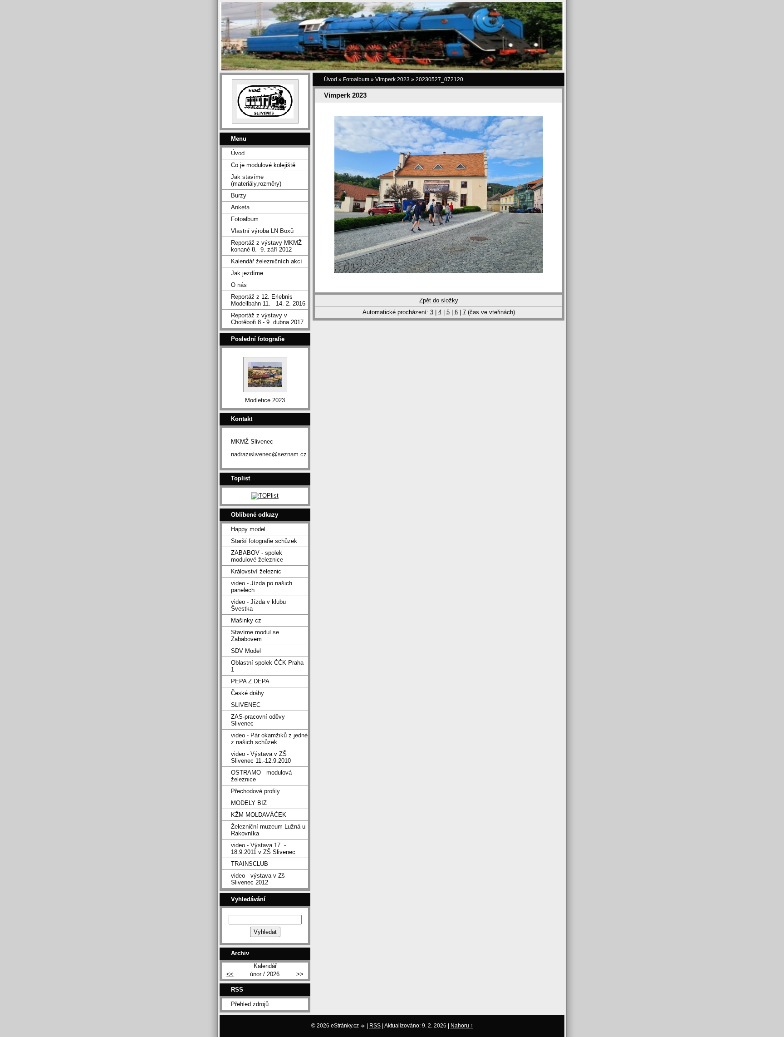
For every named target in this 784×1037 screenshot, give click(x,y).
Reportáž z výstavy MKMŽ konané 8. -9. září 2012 (266, 246)
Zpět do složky (438, 300)
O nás (239, 284)
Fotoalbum (356, 79)
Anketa (240, 207)
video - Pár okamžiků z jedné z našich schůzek (269, 739)
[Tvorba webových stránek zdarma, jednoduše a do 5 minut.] (363, 1026)
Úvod (330, 79)
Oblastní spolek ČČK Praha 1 (267, 666)
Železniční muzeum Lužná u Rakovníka (268, 830)
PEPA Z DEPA (250, 681)
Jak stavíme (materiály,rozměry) (256, 180)
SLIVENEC (245, 704)
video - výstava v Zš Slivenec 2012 (258, 879)
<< (230, 974)
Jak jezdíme (247, 273)
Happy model (248, 529)
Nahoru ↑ (462, 1025)
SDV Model (246, 650)
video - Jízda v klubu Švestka (258, 605)
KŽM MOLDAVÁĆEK (258, 814)
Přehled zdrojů (250, 1004)
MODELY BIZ (249, 803)
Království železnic (256, 571)
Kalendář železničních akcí (266, 261)
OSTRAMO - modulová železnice (261, 776)
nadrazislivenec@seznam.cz (269, 454)
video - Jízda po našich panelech (261, 586)
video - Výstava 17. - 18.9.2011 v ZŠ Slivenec (263, 848)
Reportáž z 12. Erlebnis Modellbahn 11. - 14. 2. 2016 (268, 300)
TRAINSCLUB (249, 863)
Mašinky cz (246, 620)
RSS (375, 1025)
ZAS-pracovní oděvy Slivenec (258, 720)
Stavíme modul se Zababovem (255, 635)
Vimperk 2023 (392, 79)
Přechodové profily (255, 791)
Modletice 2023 (265, 400)
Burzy (238, 195)
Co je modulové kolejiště (263, 165)
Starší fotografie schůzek (264, 541)
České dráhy (247, 693)
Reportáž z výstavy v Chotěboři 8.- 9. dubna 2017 (267, 319)
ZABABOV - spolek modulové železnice (257, 556)
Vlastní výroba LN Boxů (262, 230)
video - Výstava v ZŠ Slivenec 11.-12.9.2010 (261, 757)
